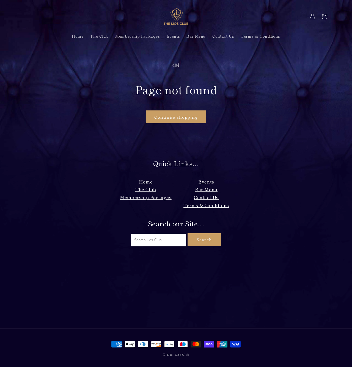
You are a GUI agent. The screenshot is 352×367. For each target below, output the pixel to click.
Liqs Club (182, 354)
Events (206, 181)
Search (204, 239)
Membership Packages (145, 197)
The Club (145, 189)
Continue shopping (176, 117)
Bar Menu (206, 189)
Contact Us (206, 197)
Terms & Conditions (206, 205)
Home (146, 181)
